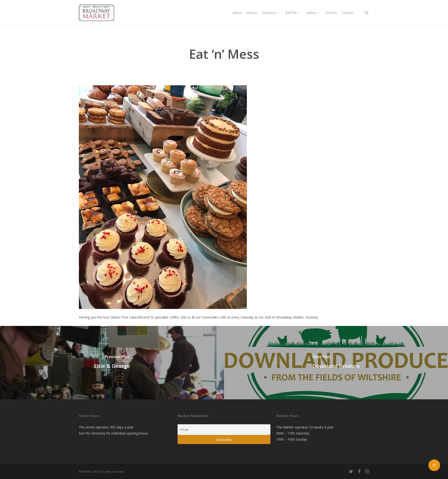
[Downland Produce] (336, 362)
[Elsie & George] (112, 362)
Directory (98, 433)
